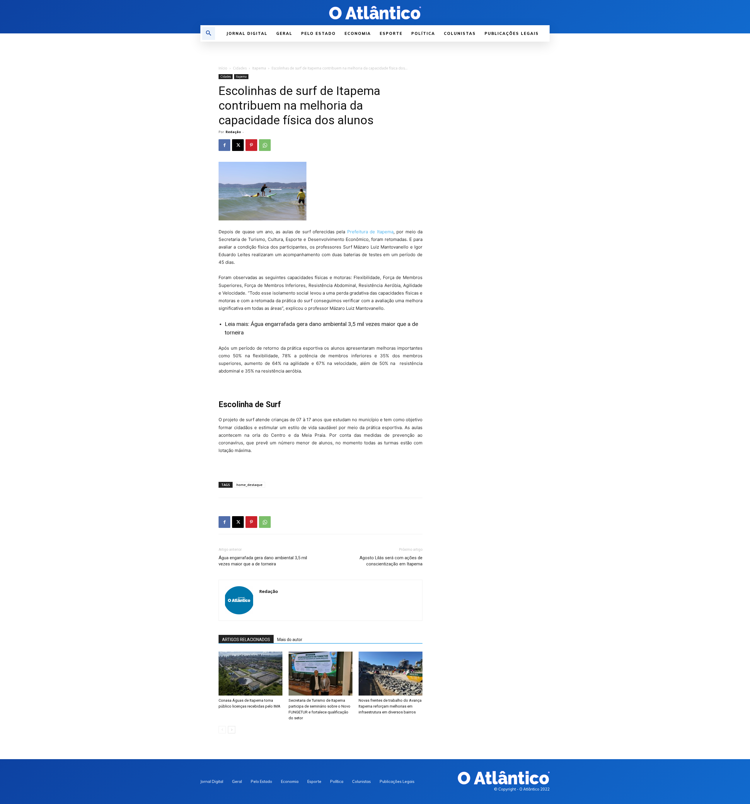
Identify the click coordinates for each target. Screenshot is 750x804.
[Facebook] (224, 145)
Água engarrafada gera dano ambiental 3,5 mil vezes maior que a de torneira (263, 561)
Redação (233, 132)
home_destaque (249, 484)
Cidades (240, 68)
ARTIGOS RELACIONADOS (246, 639)
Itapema (259, 68)
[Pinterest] (251, 145)
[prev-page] (222, 729)
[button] (208, 33)
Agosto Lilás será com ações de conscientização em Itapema (390, 561)
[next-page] (231, 729)
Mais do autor (289, 639)
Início (223, 68)
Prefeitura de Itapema (370, 231)
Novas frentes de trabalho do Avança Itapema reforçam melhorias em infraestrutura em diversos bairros (390, 706)
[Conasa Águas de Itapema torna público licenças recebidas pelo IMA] (250, 674)
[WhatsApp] (265, 145)
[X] (238, 145)
